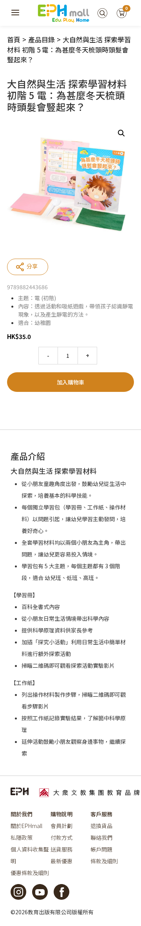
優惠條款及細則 (30, 873)
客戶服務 (101, 814)
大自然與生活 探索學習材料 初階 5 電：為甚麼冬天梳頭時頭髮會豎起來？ (69, 49)
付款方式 (61, 837)
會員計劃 (61, 826)
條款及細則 (104, 861)
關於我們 (22, 814)
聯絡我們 (101, 837)
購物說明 (61, 814)
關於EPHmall (26, 826)
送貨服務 (61, 849)
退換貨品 (101, 826)
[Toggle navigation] (16, 13)
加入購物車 (70, 382)
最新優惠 (61, 861)
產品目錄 (41, 39)
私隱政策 (22, 837)
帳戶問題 (101, 849)
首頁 (13, 39)
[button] (121, 133)
